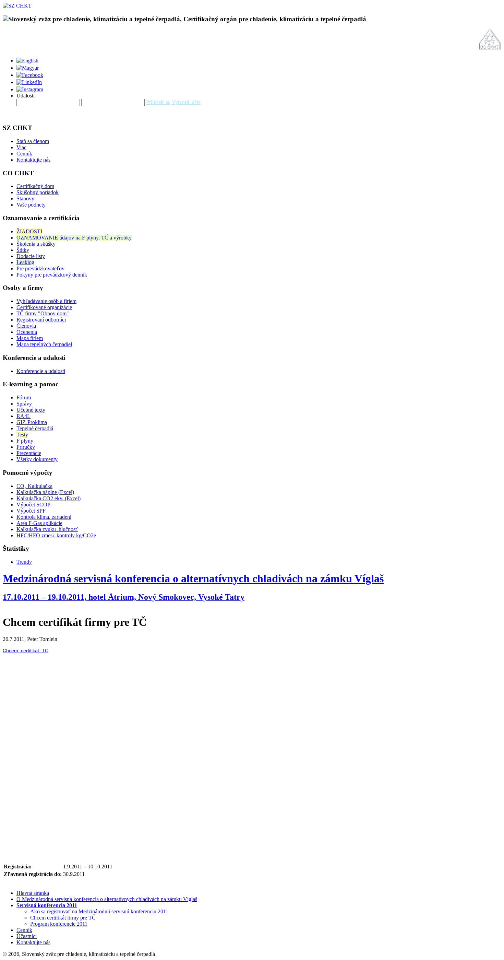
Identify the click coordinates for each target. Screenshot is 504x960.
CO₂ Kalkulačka (34, 486)
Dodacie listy (30, 256)
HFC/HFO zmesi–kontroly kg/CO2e (56, 535)
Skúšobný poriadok (37, 192)
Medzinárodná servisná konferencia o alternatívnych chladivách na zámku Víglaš (193, 578)
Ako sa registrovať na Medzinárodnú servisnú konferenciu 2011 (99, 911)
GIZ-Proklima (31, 422)
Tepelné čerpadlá (34, 428)
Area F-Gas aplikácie (39, 523)
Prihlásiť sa (158, 102)
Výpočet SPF (31, 511)
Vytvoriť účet (186, 102)
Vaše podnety (31, 205)
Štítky (22, 250)
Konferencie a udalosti (40, 371)
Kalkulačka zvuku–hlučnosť (47, 529)
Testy (22, 434)
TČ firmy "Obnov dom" (42, 313)
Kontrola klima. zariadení (43, 517)
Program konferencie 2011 (58, 924)
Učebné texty (30, 410)
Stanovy (25, 198)
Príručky (25, 447)
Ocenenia (26, 332)
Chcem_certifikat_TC (25, 650)
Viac (21, 147)
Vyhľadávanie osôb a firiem (46, 301)
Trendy (24, 562)
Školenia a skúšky (36, 244)
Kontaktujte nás (33, 160)
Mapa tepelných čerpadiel (44, 344)
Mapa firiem (29, 338)
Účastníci (26, 936)
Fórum (23, 397)
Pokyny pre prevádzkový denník (51, 275)
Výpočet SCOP (33, 504)
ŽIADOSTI (29, 231)
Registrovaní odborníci (41, 320)
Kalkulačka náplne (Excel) (45, 492)
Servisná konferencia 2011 (46, 905)
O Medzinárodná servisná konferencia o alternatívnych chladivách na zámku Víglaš (106, 899)
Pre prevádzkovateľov (40, 268)
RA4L (23, 416)
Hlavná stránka (32, 893)
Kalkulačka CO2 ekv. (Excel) (48, 498)
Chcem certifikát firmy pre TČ (63, 918)
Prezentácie (28, 453)
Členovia (26, 326)
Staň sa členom (32, 141)
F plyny (24, 441)
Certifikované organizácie (44, 307)
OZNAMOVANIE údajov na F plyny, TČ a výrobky (74, 238)
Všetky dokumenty (37, 459)
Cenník (24, 153)
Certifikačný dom (35, 186)
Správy (24, 404)
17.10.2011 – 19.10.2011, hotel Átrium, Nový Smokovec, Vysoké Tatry (123, 597)
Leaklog (25, 262)
